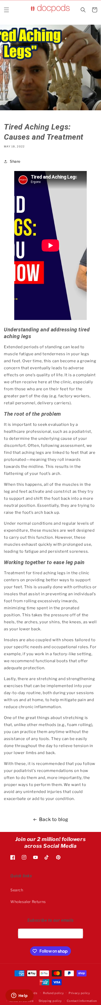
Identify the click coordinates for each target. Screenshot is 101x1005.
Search (16, 890)
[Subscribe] (77, 933)
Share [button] (15, 161)
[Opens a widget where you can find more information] (19, 995)
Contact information (82, 1001)
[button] (6, 10)
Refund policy (53, 993)
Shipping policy (50, 1001)
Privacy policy (79, 993)
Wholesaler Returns (28, 901)
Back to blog (53, 819)
